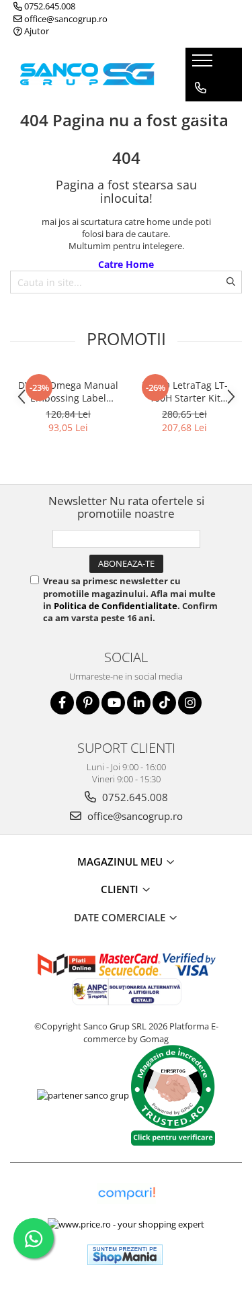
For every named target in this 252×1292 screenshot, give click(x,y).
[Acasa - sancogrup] (87, 74)
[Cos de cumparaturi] (199, 114)
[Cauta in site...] (200, 141)
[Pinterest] (87, 702)
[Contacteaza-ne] (200, 88)
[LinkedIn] (139, 702)
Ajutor (35, 31)
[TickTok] (164, 702)
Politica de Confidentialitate (115, 606)
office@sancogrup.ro (65, 19)
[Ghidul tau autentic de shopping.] (126, 1193)
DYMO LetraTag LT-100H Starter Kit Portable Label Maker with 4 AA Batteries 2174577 (185, 391)
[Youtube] (113, 702)
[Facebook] (62, 702)
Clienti (121, 889)
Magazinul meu (121, 861)
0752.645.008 (48, 6)
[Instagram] (190, 702)
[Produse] (204, 64)
